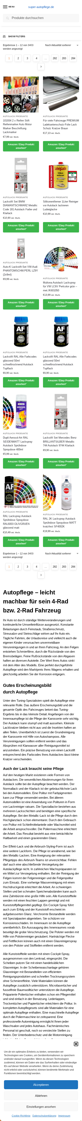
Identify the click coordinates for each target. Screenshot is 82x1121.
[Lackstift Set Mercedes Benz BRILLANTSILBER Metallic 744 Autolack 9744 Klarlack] (61, 412)
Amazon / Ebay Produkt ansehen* (21, 146)
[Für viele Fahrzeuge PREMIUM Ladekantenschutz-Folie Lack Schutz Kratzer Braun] (61, 94)
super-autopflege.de (41, 7)
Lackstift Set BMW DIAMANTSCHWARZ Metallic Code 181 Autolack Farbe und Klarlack (20, 207)
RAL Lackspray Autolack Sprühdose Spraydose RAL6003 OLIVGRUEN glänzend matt (17, 522)
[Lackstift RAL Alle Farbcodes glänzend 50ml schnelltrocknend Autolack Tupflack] (21, 332)
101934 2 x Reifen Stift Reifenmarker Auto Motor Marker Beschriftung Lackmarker (17, 126)
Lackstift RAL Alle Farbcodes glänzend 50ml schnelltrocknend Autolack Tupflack (20, 362)
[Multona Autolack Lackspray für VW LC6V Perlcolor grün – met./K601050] (61, 256)
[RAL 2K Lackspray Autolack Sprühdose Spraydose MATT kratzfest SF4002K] (61, 493)
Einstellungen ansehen (41, 1106)
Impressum (64, 1115)
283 (64, 58)
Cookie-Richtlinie (21, 1115)
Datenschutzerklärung (44, 1115)
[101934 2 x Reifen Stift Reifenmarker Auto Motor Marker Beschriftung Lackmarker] (21, 94)
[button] (76, 1044)
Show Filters (16, 36)
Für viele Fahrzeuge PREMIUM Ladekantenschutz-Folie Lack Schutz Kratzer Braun (61, 124)
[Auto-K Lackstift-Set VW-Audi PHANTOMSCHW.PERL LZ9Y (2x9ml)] (21, 248)
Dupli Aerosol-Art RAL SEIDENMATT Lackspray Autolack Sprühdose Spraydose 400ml (17, 443)
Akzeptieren (41, 1084)
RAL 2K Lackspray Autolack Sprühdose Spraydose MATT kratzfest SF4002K (59, 522)
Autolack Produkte (15, 116)
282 (55, 58)
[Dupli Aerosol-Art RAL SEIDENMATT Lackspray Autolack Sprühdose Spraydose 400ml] (21, 412)
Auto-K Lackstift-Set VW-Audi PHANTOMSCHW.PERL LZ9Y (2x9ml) (20, 270)
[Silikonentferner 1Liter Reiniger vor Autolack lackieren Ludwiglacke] (61, 175)
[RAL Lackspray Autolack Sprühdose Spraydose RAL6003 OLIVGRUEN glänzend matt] (21, 491)
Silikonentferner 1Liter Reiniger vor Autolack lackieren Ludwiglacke (60, 205)
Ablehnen (41, 1095)
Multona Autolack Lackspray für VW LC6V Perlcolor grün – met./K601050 (60, 286)
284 (73, 58)
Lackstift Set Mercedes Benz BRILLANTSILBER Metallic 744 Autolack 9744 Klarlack (60, 441)
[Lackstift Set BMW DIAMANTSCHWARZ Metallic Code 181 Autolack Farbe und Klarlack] (21, 175)
